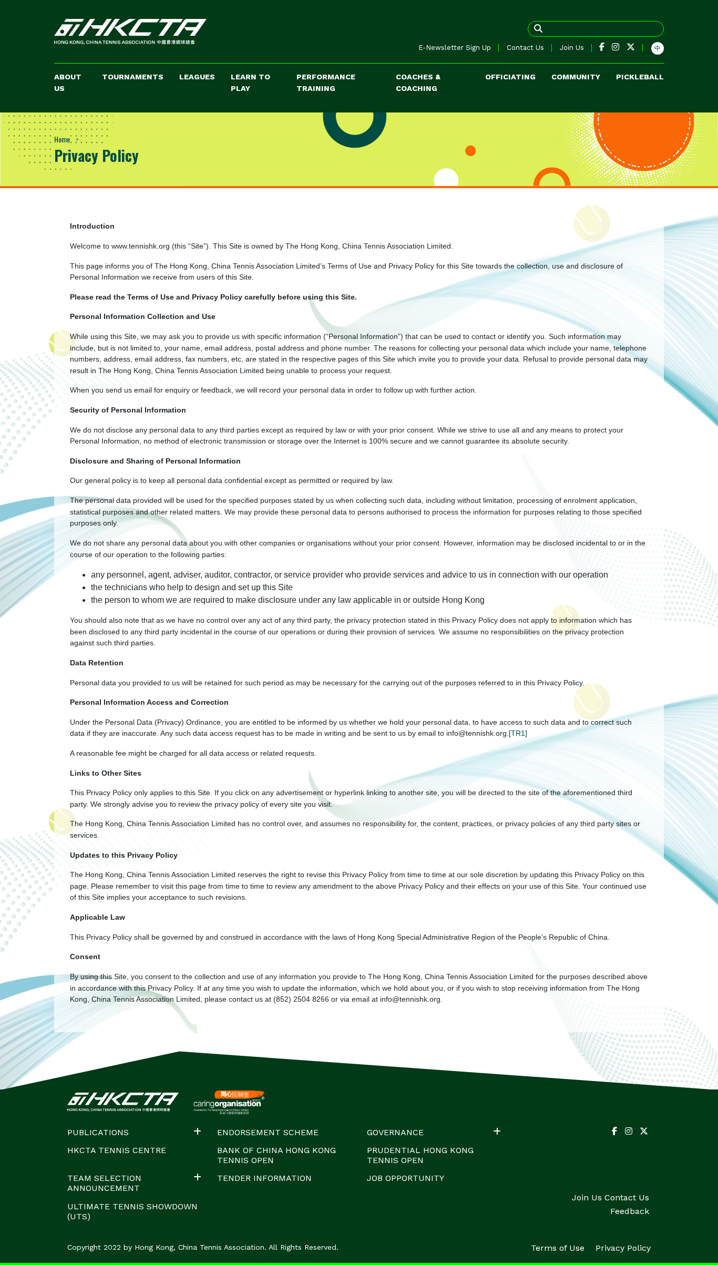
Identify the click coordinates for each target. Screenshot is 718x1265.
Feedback (629, 1211)
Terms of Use (559, 1248)
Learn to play (250, 82)
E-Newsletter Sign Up (454, 48)
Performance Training (325, 82)
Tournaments (132, 77)
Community (575, 77)
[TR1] (518, 733)
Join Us (572, 48)
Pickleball (640, 77)
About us (67, 82)
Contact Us (525, 48)
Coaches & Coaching (418, 82)
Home (62, 139)
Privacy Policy (623, 1248)
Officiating (510, 77)
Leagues (197, 77)
